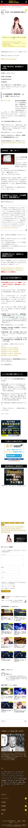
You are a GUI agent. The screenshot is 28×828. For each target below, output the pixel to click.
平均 (10, 528)
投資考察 (18, 522)
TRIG (23, 771)
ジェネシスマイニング (20, 775)
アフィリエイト (9, 773)
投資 (14, 528)
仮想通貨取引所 (4, 780)
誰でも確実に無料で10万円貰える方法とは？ (14, 4)
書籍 (5, 784)
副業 (11, 780)
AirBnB (5, 771)
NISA (20, 771)
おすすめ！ (3, 773)
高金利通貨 (8, 532)
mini (10, 526)
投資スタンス (19, 528)
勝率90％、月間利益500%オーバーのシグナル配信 (14, 46)
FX (2, 522)
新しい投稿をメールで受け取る (8, 588)
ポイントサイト (10, 778)
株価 (19, 530)
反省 (3, 528)
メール (3, 572)
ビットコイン (3, 778)
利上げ (23, 526)
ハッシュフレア (9, 777)
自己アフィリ (23, 784)
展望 (23, 780)
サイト (2, 577)
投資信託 (12, 522)
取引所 (20, 780)
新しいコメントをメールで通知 (8, 586)
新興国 (9, 530)
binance (9, 771)
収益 (7, 528)
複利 (2, 785)
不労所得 (7, 522)
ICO (17, 771)
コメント (3, 554)
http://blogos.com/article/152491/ (9, 227)
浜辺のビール (9, 674)
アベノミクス (15, 773)
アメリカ (14, 526)
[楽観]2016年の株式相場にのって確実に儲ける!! (12, 268)
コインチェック (12, 775)
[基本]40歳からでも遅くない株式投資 (9, 351)
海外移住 (24, 530)
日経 (13, 530)
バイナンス (15, 777)
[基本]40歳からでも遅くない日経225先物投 (11, 353)
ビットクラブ (20, 777)
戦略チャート (6, 782)
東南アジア (9, 784)
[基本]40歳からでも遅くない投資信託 (9, 347)
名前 (2, 567)
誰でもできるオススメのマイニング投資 (12, 41)
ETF (3, 526)
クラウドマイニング (5, 775)
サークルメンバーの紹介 (9, 759)
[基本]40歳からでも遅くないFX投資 (9, 355)
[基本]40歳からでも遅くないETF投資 (9, 349)
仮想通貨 (24, 778)
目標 (3, 532)
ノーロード (3, 777)
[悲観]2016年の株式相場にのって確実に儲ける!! (12, 269)
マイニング (16, 778)
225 (2, 771)
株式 (23, 522)
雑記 (3, 524)
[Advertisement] (14, 503)
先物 (19, 526)
